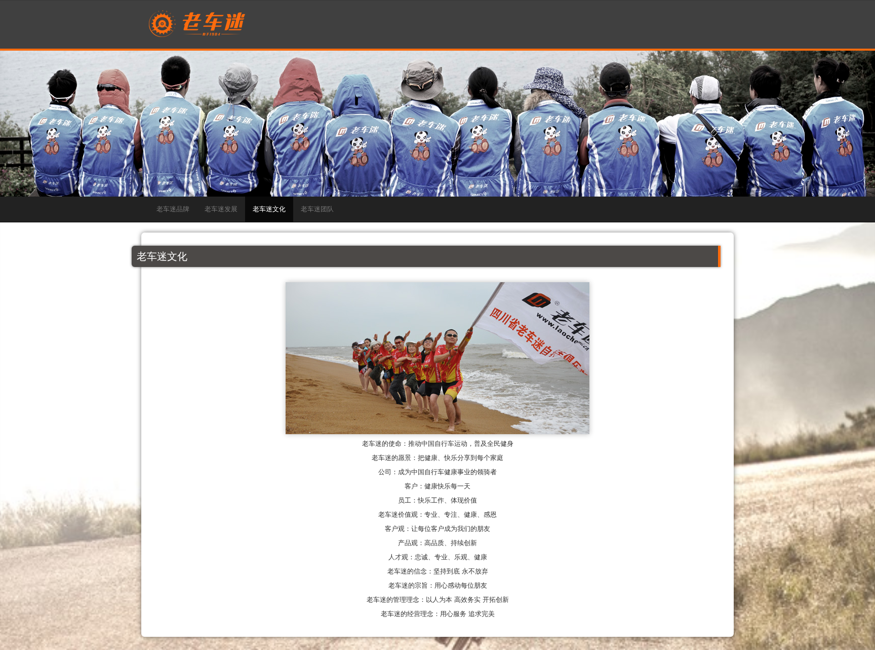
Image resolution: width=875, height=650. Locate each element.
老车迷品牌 (172, 209)
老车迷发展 (221, 209)
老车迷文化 (269, 209)
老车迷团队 (317, 209)
